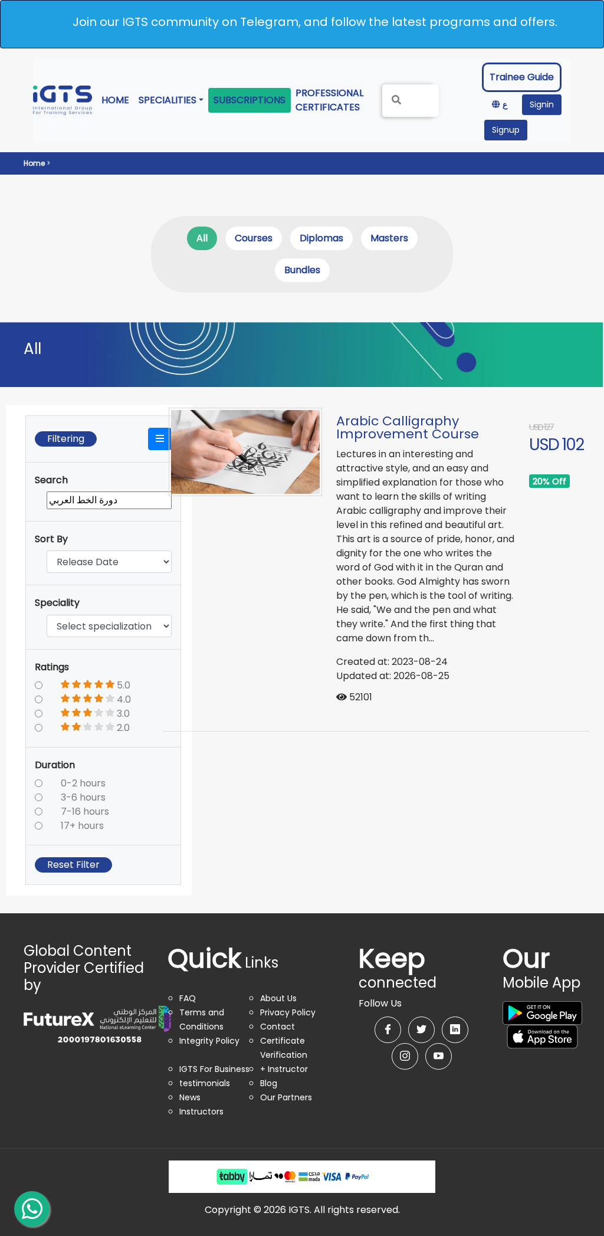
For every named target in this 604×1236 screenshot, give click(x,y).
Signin (542, 104)
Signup (506, 130)
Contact (277, 1026)
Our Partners (286, 1097)
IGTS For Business (214, 1069)
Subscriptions (249, 100)
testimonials (204, 1083)
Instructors (201, 1111)
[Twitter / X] (421, 1030)
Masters (389, 238)
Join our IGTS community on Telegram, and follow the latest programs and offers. (315, 22)
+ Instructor (284, 1069)
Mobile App (541, 972)
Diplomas (321, 238)
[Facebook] (388, 1030)
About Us (278, 998)
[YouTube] (438, 1056)
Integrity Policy (209, 1041)
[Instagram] (405, 1056)
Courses (254, 238)
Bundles (302, 270)
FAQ (187, 998)
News (190, 1097)
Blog (268, 1083)
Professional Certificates (332, 100)
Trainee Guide (522, 77)
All (202, 238)
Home (117, 100)
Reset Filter (73, 864)
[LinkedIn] (455, 1030)
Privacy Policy (288, 1012)
